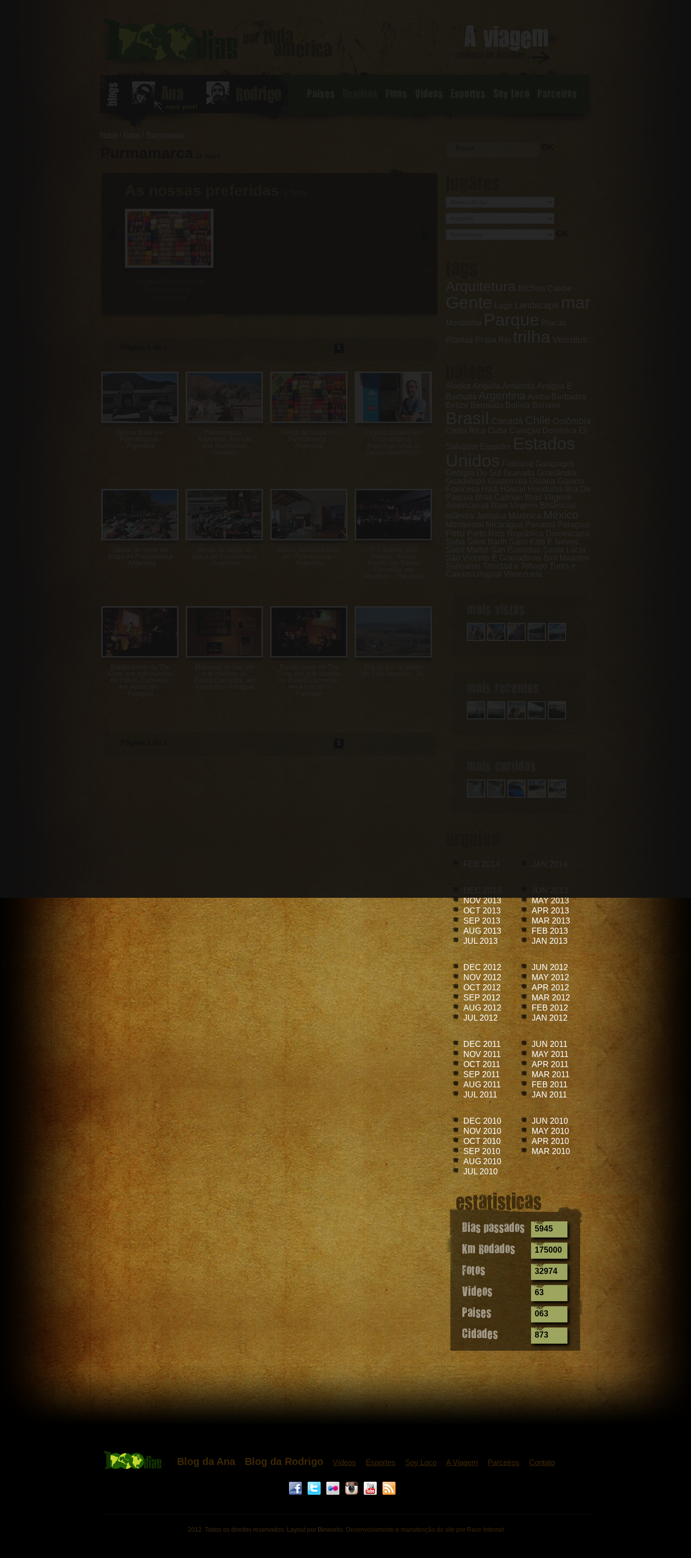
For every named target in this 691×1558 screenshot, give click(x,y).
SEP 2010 (481, 1151)
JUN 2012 (550, 967)
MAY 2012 (550, 977)
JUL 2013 (480, 941)
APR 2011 (550, 1064)
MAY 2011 (550, 1054)
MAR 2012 (551, 997)
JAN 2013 (550, 941)
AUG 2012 (482, 1007)
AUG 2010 (482, 1161)
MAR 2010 (551, 1151)
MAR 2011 (551, 1074)
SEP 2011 (481, 1074)
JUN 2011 (550, 1044)
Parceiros (504, 1462)
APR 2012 (550, 987)
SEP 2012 (481, 997)
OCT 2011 (481, 1064)
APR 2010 (550, 1141)
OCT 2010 (482, 1141)
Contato (542, 1462)
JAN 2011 (549, 1094)
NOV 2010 (482, 1131)
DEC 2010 (482, 1121)
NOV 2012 (482, 977)
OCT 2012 (482, 987)
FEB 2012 (550, 1007)
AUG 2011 (482, 1084)
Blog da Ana (206, 1461)
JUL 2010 (480, 1171)
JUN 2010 (550, 1121)
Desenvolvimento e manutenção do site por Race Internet (425, 1529)
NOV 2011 (482, 1054)
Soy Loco (421, 1462)
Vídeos (344, 1462)
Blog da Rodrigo (284, 1461)
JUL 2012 (480, 1018)
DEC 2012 (482, 967)
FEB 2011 (550, 1084)
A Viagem (462, 1462)
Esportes (381, 1462)
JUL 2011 (480, 1094)
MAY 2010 (550, 1131)
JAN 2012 (550, 1018)
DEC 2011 (482, 1044)
